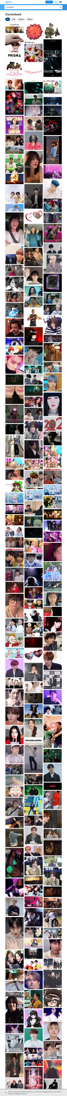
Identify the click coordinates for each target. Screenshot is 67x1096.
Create (50, 2)
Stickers (21, 19)
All (7, 19)
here (25, 1094)
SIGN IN (56, 2)
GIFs (13, 19)
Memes (30, 19)
